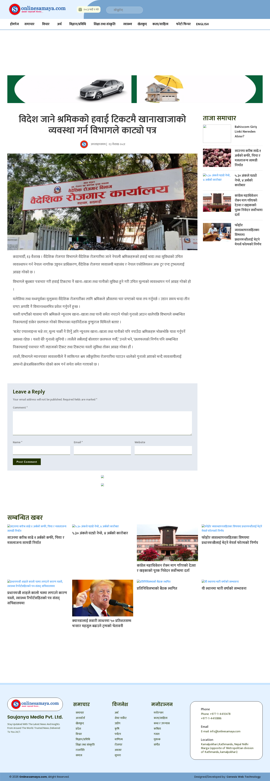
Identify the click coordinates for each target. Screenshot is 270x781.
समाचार (29, 24)
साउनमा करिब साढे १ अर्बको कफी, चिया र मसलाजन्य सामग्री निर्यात (248, 158)
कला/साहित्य (160, 24)
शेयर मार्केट (121, 718)
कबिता (157, 728)
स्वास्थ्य (127, 24)
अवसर (118, 750)
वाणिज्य (119, 739)
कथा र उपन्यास (162, 723)
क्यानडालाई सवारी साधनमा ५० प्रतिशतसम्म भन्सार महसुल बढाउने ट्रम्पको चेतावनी (101, 623)
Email (78, 442)
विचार (45, 24)
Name (17, 442)
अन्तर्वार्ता (80, 718)
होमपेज (14, 24)
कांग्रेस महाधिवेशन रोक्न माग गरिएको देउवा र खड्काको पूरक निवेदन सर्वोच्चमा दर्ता (248, 205)
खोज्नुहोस (94, 44)
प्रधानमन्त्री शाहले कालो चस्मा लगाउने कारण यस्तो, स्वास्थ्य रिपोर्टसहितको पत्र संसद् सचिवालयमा (37, 598)
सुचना (118, 755)
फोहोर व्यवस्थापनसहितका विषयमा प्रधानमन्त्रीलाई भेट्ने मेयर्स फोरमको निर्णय (230, 540)
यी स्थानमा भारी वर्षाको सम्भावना (224, 588)
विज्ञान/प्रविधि (77, 24)
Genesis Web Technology (243, 777)
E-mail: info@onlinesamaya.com (220, 731)
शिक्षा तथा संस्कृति (105, 24)
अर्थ (59, 24)
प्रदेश (78, 728)
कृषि (117, 728)
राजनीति (80, 750)
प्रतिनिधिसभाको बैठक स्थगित (157, 588)
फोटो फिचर (183, 24)
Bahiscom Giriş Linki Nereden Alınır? (246, 131)
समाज (79, 755)
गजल (156, 734)
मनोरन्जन (158, 712)
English (202, 24)
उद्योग (117, 723)
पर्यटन (118, 734)
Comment (20, 407)
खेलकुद (142, 24)
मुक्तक (157, 739)
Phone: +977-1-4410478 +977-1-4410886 (216, 716)
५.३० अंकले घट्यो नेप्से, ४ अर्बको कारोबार (246, 180)
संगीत (157, 744)
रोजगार (118, 744)
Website (140, 442)
